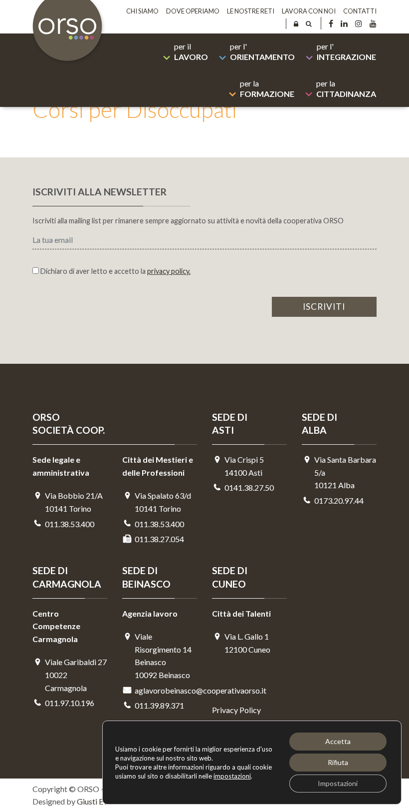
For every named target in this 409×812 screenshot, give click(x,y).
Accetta (338, 741)
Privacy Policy (236, 710)
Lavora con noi (309, 11)
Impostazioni (338, 783)
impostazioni (232, 776)
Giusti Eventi (98, 801)
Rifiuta (338, 762)
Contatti (360, 11)
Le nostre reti (250, 11)
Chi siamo (142, 11)
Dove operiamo (192, 11)
